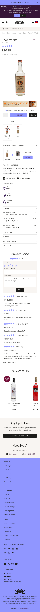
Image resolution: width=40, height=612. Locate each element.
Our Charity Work (9, 478)
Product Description (10, 165)
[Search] (3, 29)
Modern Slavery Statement (11, 536)
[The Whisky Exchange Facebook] (5, 564)
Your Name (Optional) (9, 268)
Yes (17, 15)
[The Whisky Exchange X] (9, 564)
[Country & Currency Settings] (36, 22)
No (23, 15)
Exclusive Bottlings (9, 507)
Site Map (6, 495)
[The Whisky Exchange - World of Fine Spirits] (19, 22)
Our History (7, 470)
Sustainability (8, 482)
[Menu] (3, 22)
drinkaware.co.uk (24, 608)
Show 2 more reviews (9, 362)
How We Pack (8, 232)
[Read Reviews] (12, 46)
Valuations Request (9, 515)
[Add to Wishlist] (34, 40)
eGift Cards (7, 499)
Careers (6, 486)
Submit (20, 290)
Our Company (8, 466)
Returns (6, 237)
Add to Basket (18, 115)
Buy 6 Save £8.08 (33, 115)
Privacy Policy (8, 528)
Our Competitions (9, 511)
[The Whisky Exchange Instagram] (12, 564)
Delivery (6, 209)
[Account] (7, 22)
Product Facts (8, 183)
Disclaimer (7, 246)
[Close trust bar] (38, 2)
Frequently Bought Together (14, 145)
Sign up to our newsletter (20, 435)
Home (3, 33)
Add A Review (7, 263)
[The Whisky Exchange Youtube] (16, 564)
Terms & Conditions (9, 524)
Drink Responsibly (9, 241)
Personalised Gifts (9, 503)
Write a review (7, 275)
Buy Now (27, 157)
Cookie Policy (8, 532)
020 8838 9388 (30, 454)
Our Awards (7, 474)
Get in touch (13, 454)
